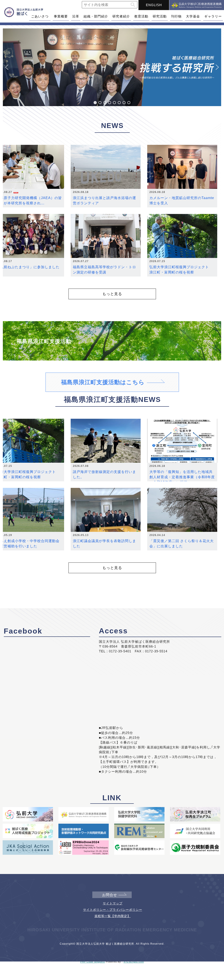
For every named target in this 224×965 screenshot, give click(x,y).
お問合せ (109, 895)
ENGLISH (154, 5)
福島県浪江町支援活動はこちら (103, 382)
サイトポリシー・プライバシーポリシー (112, 909)
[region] (112, 67)
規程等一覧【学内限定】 (112, 916)
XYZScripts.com (134, 961)
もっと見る (112, 294)
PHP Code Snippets (92, 961)
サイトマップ (112, 903)
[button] (133, 4)
